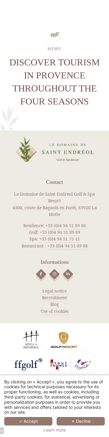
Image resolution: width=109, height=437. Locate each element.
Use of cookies (54, 311)
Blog (54, 304)
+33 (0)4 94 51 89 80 (65, 225)
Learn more (54, 430)
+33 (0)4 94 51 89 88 (67, 246)
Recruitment (54, 297)
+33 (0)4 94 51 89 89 (60, 232)
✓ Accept (28, 421)
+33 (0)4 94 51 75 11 (59, 239)
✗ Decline (81, 421)
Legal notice (54, 291)
